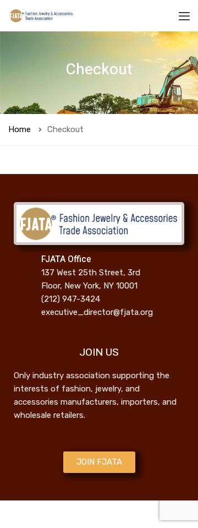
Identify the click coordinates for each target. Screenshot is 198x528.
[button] (99, 462)
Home (19, 129)
